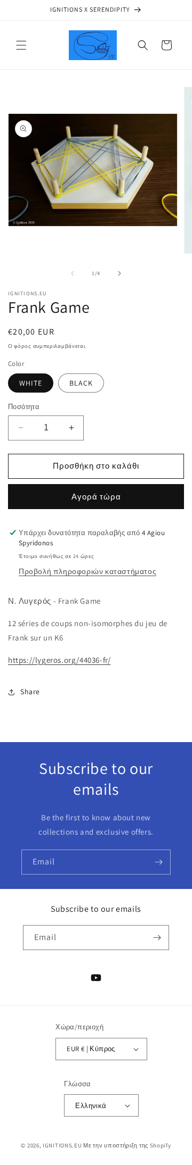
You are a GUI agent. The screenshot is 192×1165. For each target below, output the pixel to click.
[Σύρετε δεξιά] (119, 273)
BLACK (81, 383)
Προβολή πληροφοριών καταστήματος (87, 571)
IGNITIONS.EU (62, 1145)
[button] (21, 45)
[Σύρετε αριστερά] (72, 273)
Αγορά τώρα (96, 497)
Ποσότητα (23, 406)
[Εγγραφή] (158, 862)
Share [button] (30, 691)
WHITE (30, 383)
